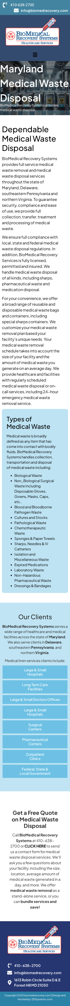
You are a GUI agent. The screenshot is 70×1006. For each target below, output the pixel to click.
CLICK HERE (35, 846)
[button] (35, 55)
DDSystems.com (42, 999)
